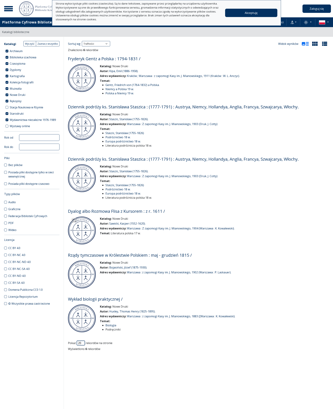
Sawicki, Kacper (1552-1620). (127, 223)
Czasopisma (17, 63)
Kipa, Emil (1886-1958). (123, 71)
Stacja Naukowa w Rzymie (26, 107)
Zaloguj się (317, 9)
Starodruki (17, 113)
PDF (11, 223)
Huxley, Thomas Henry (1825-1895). (132, 311)
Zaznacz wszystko (47, 43)
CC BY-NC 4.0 (16, 255)
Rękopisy (16, 101)
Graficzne (14, 209)
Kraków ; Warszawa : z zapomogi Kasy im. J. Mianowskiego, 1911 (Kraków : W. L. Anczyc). (183, 76)
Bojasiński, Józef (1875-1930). (128, 267)
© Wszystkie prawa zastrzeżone (29, 303)
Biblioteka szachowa (23, 57)
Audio (12, 202)
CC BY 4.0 (14, 248)
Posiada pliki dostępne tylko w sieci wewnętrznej (31, 174)
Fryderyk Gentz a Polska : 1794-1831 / (104, 58)
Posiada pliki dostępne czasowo (28, 184)
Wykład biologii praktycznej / (95, 299)
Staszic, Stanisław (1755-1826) (124, 133)
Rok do (8, 147)
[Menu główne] (8, 8)
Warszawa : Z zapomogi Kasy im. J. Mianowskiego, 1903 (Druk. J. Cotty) (172, 124)
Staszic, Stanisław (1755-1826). (128, 119)
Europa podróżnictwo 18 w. (123, 141)
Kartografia (17, 76)
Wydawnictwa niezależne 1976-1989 (33, 120)
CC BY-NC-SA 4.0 (19, 269)
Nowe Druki (17, 95)
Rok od (8, 137)
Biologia (110, 325)
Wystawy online (20, 126)
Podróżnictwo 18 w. (117, 137)
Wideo (12, 230)
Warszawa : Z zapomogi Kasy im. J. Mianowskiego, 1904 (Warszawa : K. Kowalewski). (180, 228)
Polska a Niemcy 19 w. (119, 93)
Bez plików (15, 165)
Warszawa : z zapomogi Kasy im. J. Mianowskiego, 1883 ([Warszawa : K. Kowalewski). (181, 316)
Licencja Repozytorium (23, 297)
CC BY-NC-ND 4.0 (19, 262)
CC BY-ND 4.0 (17, 276)
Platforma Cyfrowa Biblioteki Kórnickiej (38, 22)
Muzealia (16, 88)
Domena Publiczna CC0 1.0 (25, 290)
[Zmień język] (324, 22)
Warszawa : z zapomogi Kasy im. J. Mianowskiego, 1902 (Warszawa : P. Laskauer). (179, 272)
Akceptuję (251, 13)
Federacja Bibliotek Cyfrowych (27, 216)
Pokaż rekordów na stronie (90, 343)
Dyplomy (15, 70)
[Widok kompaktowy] (315, 44)
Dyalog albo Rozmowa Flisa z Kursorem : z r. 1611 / (116, 211)
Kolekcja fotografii (21, 82)
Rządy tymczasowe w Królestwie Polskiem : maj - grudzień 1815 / (130, 255)
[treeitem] (31, 51)
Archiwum (16, 51)
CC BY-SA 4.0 (16, 283)
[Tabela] (325, 44)
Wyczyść (30, 43)
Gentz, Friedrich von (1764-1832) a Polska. (132, 85)
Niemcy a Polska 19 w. (119, 89)
